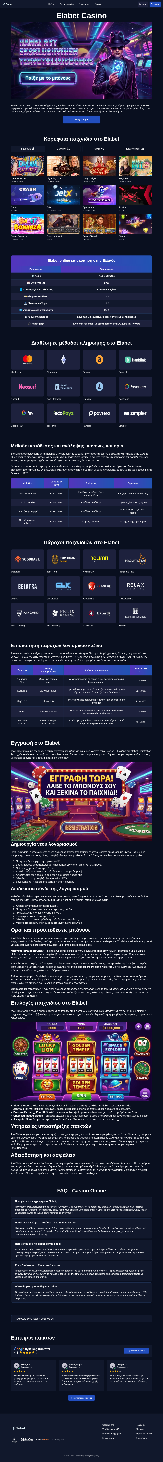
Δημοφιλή (26, 149)
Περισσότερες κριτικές (81, 1398)
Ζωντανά (61, 149)
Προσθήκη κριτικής (136, 1351)
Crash (97, 149)
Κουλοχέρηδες (133, 149)
